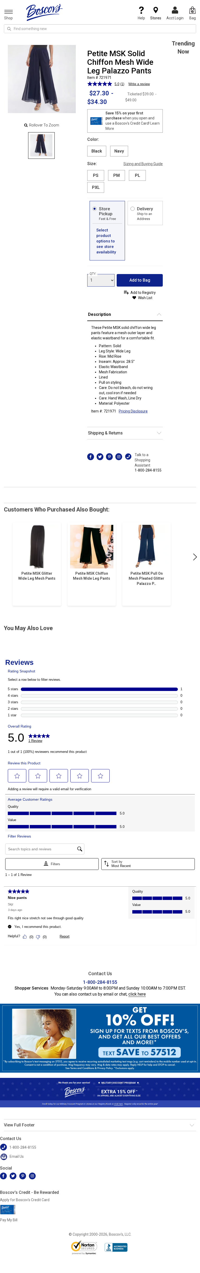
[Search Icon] (9, 29)
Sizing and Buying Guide (143, 164)
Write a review (139, 84)
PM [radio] (116, 175)
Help (141, 18)
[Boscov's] (44, 12)
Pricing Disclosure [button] (133, 411)
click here (137, 994)
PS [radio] (95, 175)
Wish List (145, 298)
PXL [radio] (96, 187)
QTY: (93, 274)
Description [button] (99, 314)
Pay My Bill (8, 1220)
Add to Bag (139, 280)
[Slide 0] (41, 145)
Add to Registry (143, 292)
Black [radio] (96, 151)
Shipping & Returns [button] (105, 433)
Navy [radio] (119, 151)
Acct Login (175, 18)
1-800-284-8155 (148, 470)
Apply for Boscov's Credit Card (24, 1200)
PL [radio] (137, 175)
